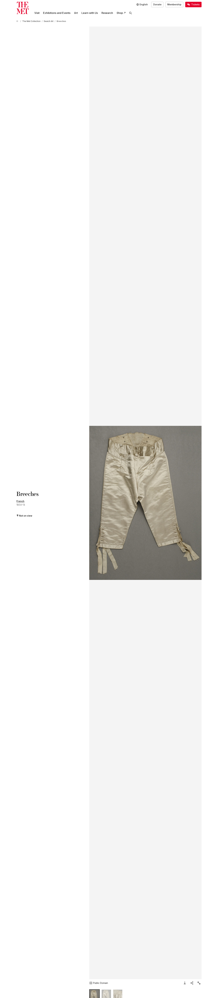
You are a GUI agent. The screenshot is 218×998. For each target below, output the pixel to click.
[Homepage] (22, 8)
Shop (120, 13)
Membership (174, 4)
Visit (37, 13)
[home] (17, 21)
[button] (145, 503)
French (20, 501)
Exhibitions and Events (56, 13)
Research (107, 13)
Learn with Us (89, 13)
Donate (157, 4)
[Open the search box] (130, 13)
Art (76, 13)
